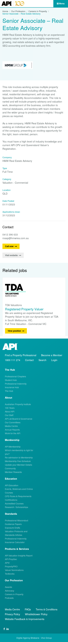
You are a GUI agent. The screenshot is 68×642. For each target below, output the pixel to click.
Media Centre (11, 425)
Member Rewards (13, 471)
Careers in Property (37, 11)
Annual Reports (12, 429)
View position (14, 330)
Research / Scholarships (16, 507)
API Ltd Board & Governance (18, 418)
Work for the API (12, 433)
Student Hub (11, 379)
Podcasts (9, 597)
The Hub (9, 390)
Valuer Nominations (14, 570)
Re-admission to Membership (19, 457)
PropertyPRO (11, 566)
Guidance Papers (13, 524)
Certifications (11, 499)
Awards (8, 586)
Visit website (11, 255)
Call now (9, 246)
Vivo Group (46, 637)
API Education (11, 485)
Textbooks (9, 573)
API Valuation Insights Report (18, 555)
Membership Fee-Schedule (18, 461)
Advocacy (9, 590)
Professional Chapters (15, 376)
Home (5, 11)
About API (9, 411)
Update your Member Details (18, 464)
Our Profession (18, 11)
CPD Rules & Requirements (18, 496)
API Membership (13, 446)
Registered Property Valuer (24, 309)
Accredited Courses (14, 503)
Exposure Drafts (12, 527)
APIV (7, 562)
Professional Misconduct (16, 520)
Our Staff (9, 415)
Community (10, 468)
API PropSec (11, 559)
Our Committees (12, 422)
